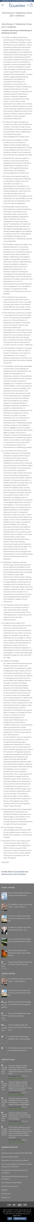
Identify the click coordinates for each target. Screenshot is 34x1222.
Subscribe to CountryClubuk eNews (15, 1160)
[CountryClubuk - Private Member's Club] (17, 5)
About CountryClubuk (9, 1186)
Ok (10, 1218)
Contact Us (5, 1197)
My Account (5, 1194)
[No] (31, 1215)
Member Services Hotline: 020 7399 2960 (16, 1153)
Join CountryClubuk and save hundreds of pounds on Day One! (16, 1165)
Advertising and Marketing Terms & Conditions (14, 1177)
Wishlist (4, 1190)
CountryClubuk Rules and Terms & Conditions (14, 1171)
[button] (2, 5)
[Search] (28, 5)
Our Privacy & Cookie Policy (11, 1182)
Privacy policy (20, 1218)
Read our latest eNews (10, 1157)
